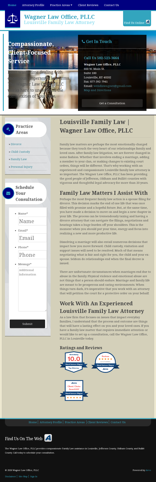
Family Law (19, 159)
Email (23, 230)
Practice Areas (60, 5)
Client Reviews (88, 5)
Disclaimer (10, 476)
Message (25, 264)
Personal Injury (21, 167)
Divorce (16, 144)
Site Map (23, 476)
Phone (23, 247)
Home (12, 5)
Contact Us (111, 5)
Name (23, 213)
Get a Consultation (112, 103)
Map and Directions (97, 90)
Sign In (33, 476)
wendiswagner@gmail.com (112, 86)
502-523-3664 (108, 58)
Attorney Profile (33, 5)
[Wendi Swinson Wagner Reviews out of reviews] (105, 373)
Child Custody (20, 152)
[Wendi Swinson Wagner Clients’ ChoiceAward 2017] (74, 401)
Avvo (148, 22)
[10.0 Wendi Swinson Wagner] (74, 373)
